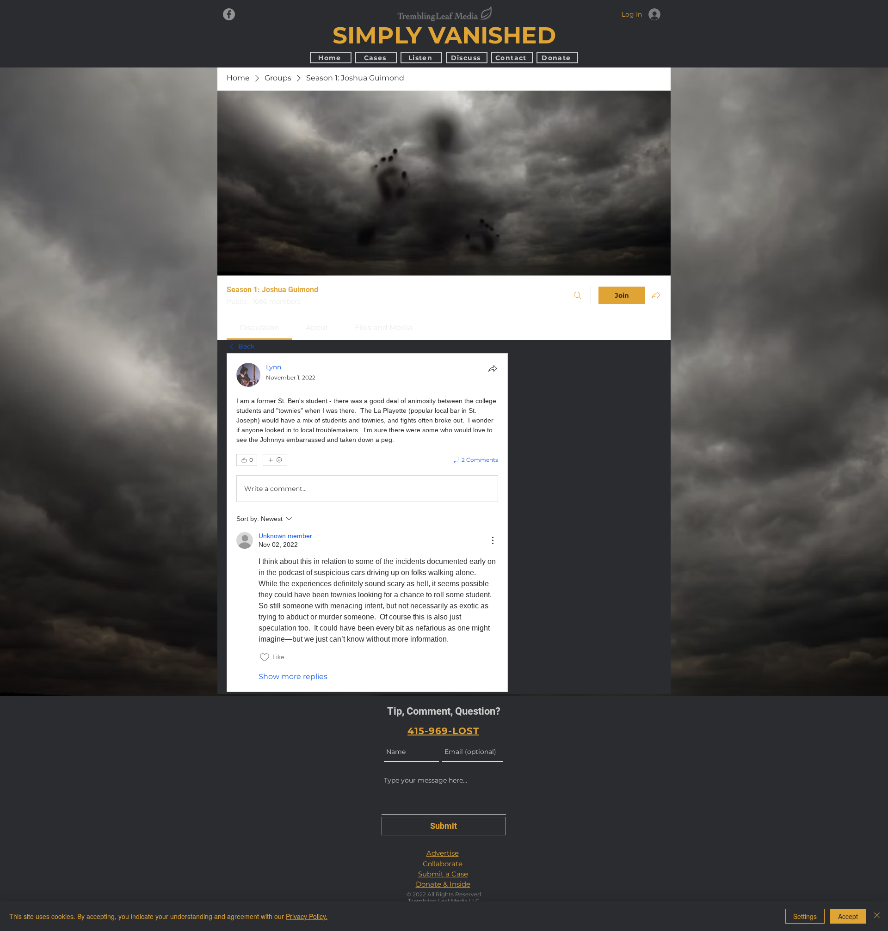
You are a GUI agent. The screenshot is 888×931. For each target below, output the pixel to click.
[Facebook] (229, 14)
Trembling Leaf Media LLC (444, 900)
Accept (848, 916)
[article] (367, 522)
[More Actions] (492, 540)
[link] (259, 327)
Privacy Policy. (306, 916)
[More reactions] (275, 460)
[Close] (876, 916)
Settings (805, 916)
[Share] (492, 368)
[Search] (577, 295)
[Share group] (655, 294)
